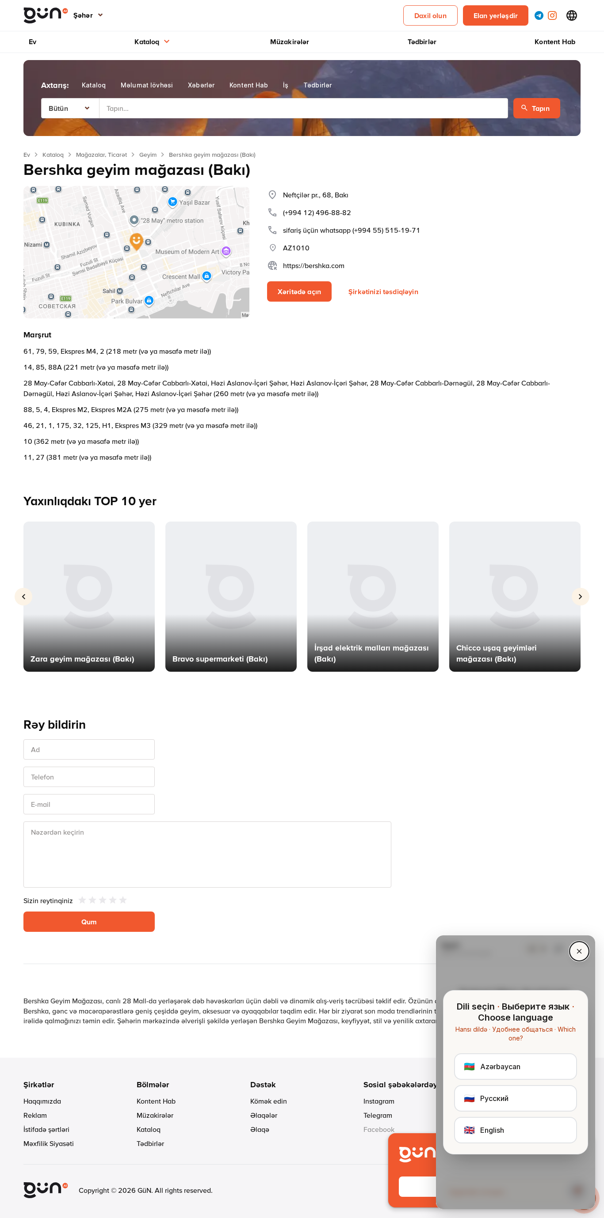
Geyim (148, 154)
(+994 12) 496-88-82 (317, 212)
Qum (89, 922)
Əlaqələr (263, 1115)
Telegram (377, 1115)
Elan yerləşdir (496, 15)
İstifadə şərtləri (46, 1129)
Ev (32, 41)
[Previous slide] (23, 596)
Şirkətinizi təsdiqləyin (383, 291)
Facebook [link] (378, 1129)
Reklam (35, 1115)
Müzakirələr (290, 41)
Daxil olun (430, 15)
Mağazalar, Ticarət (101, 154)
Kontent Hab (555, 41)
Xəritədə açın (299, 291)
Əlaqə (259, 1129)
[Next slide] (580, 596)
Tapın (541, 108)
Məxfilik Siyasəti (48, 1143)
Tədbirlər (422, 41)
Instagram (378, 1101)
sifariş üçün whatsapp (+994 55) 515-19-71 (352, 230)
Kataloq (146, 41)
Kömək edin (268, 1101)
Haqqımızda (42, 1101)
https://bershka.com (313, 265)
